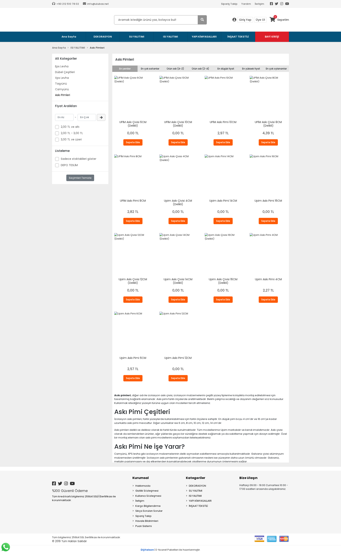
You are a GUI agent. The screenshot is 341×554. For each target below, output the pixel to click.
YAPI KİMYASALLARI (200, 501)
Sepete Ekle (133, 142)
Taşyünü (61, 84)
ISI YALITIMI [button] (170, 37)
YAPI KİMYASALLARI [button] (204, 37)
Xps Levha (62, 78)
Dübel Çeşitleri (65, 72)
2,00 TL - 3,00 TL (72, 133)
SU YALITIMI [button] (136, 37)
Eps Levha (61, 66)
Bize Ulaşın (248, 478)
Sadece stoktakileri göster (78, 159)
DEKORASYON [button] (103, 37)
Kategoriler (195, 478)
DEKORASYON (197, 486)
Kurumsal (140, 478)
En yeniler (125, 68)
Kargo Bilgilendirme (148, 506)
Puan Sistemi (143, 526)
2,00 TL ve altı (70, 127)
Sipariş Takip (229, 4)
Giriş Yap (245, 20)
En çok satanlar (150, 68)
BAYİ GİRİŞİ (272, 37)
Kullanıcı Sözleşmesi (148, 496)
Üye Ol (260, 20)
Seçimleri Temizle (80, 178)
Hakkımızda (142, 486)
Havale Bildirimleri (146, 521)
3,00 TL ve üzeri (71, 139)
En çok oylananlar (276, 68)
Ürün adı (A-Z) (175, 68)
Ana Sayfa (69, 37)
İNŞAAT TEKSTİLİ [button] (238, 37)
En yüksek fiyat (251, 68)
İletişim (259, 4)
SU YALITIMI (195, 491)
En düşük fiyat (225, 68)
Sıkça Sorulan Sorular (149, 511)
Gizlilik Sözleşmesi (146, 491)
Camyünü (62, 89)
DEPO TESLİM (69, 165)
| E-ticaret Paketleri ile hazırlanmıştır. (170, 550)
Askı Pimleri (62, 95)
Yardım (246, 4)
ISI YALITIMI (195, 496)
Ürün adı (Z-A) (200, 68)
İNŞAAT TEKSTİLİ (198, 506)
